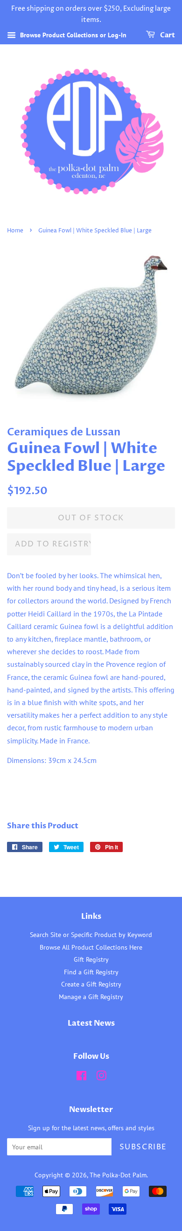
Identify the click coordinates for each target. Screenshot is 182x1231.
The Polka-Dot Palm (118, 1175)
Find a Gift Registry (91, 972)
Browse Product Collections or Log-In (72, 35)
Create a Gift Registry (91, 984)
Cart (167, 35)
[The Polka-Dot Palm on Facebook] (81, 1077)
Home (15, 231)
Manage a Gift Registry (91, 997)
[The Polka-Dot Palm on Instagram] (101, 1077)
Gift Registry (91, 959)
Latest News (91, 1023)
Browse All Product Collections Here (91, 947)
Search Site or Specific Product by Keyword (91, 934)
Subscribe (143, 1147)
